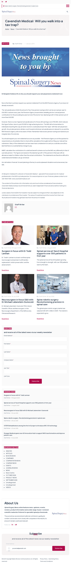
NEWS (8, 470)
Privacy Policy (44, 559)
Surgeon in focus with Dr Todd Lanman (17, 395)
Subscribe (35, 381)
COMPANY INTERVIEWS (13, 461)
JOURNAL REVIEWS (12, 468)
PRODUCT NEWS (11, 478)
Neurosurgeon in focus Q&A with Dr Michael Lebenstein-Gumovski (26, 410)
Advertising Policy (53, 559)
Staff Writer (18, 44)
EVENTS (8, 466)
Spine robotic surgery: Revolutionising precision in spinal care (24, 418)
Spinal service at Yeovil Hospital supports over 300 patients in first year (27, 403)
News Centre (10, 473)
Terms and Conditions (46, 561)
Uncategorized (10, 485)
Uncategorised (11, 482)
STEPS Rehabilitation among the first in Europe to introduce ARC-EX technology (26, 6)
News (12, 29)
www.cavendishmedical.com (21, 179)
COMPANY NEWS (11, 463)
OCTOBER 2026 (11, 475)
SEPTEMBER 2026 (11, 480)
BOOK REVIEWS (11, 456)
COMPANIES (10, 458)
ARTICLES (5, 44)
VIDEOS (8, 487)
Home (7, 29)
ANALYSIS (9, 451)
